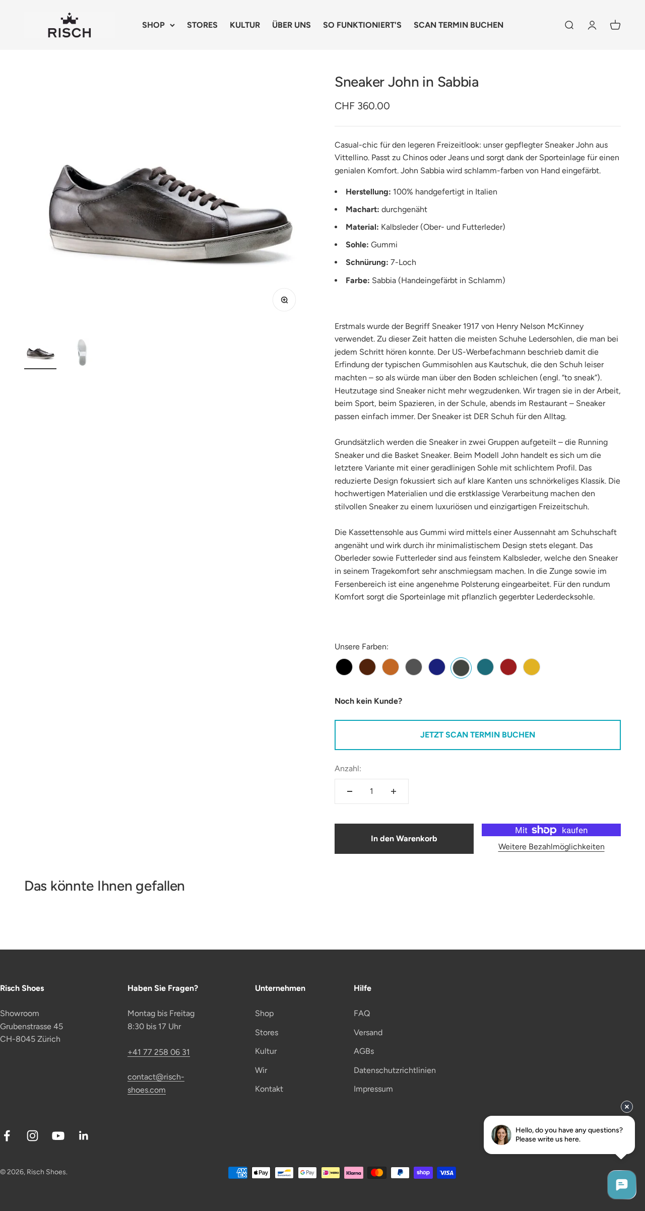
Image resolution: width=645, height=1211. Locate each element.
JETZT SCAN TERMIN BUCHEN (477, 734)
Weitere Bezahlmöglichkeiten (551, 846)
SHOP (153, 25)
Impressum (373, 1089)
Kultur (266, 1051)
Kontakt (269, 1089)
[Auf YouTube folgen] (58, 1135)
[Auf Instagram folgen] (32, 1135)
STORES (202, 25)
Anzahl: (348, 768)
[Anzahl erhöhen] (393, 791)
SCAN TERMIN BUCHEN (458, 25)
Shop (264, 1013)
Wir (261, 1070)
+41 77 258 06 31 (158, 1052)
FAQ (362, 1013)
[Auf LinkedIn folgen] (84, 1135)
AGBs (364, 1051)
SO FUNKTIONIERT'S (362, 25)
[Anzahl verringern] (349, 791)
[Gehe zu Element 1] (40, 353)
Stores (266, 1032)
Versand (368, 1032)
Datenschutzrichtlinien (395, 1070)
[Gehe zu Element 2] (80, 353)
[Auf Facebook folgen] (7, 1135)
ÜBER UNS (291, 25)
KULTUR (245, 25)
